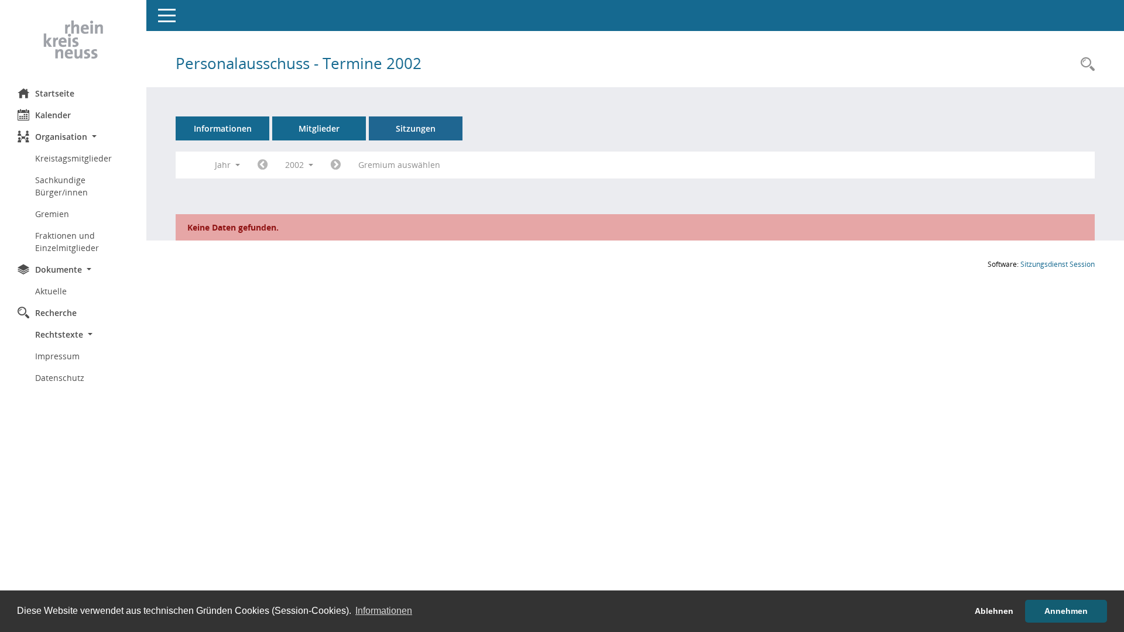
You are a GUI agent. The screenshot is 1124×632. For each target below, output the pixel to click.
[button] (73, 136)
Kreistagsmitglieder (73, 158)
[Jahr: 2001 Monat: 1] (262, 165)
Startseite (54, 93)
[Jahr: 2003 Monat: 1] (335, 165)
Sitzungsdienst (1057, 264)
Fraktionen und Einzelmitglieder (67, 241)
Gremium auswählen (399, 164)
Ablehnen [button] (994, 611)
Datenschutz (59, 377)
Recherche (56, 312)
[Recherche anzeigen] (1085, 64)
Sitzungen (416, 128)
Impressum (57, 356)
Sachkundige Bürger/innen (61, 186)
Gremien (52, 213)
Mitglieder (319, 128)
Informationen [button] (383, 611)
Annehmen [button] (1066, 611)
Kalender (53, 115)
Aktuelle (51, 291)
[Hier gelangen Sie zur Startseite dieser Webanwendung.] (73, 39)
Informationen (223, 128)
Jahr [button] (224, 164)
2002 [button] (295, 164)
